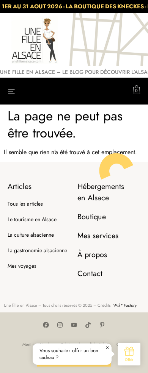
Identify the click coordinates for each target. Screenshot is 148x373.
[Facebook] (46, 325)
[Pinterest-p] (102, 325)
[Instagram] (60, 325)
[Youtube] (74, 325)
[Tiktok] (88, 325)
